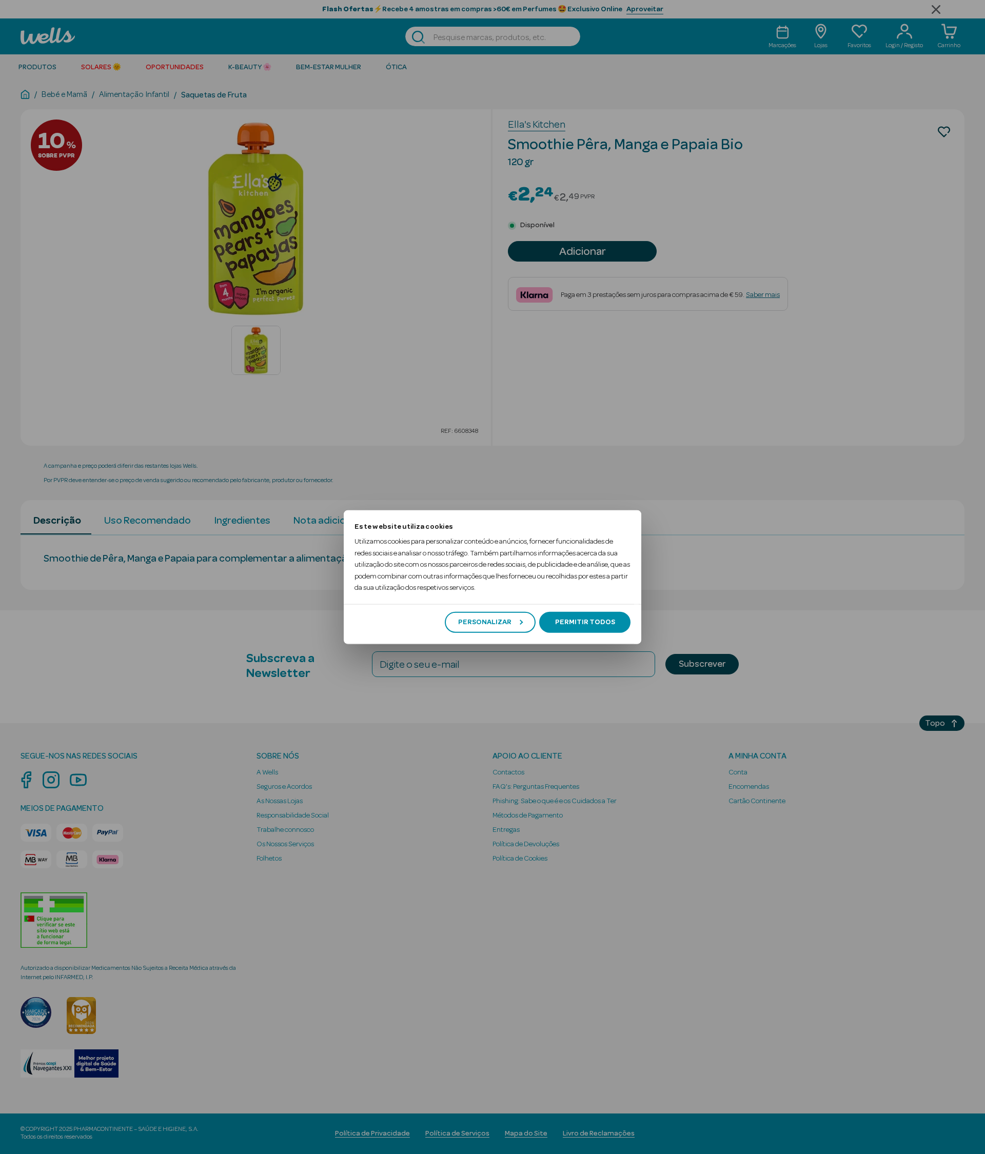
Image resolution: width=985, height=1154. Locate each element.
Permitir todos (585, 622)
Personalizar (484, 622)
